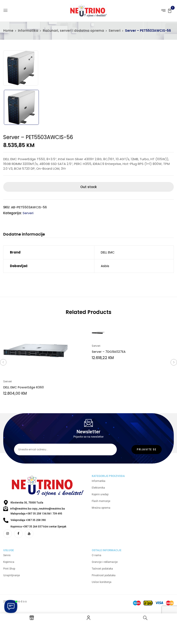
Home (8, 30)
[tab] (24, 235)
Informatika (28, 30)
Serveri (114, 30)
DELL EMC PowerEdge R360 (23, 387)
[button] (170, 10)
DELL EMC (108, 252)
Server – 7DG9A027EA (109, 352)
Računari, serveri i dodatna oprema (73, 30)
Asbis (105, 266)
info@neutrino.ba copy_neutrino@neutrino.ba (37, 508)
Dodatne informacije (24, 234)
